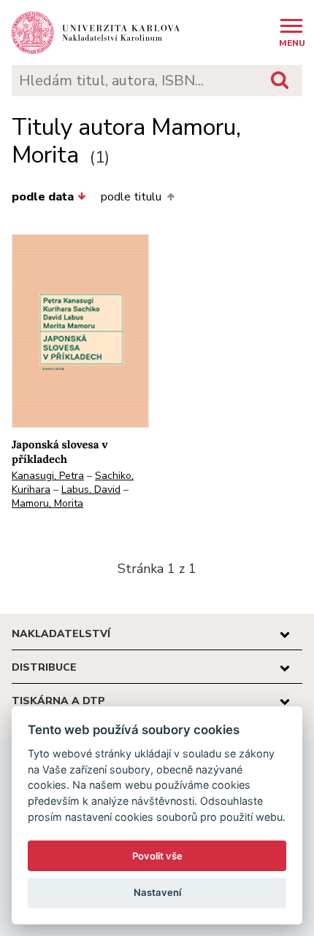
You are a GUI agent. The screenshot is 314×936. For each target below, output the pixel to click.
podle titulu (131, 197)
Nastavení (157, 892)
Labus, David (90, 489)
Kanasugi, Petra (48, 476)
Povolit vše (157, 856)
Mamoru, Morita (47, 503)
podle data (43, 197)
